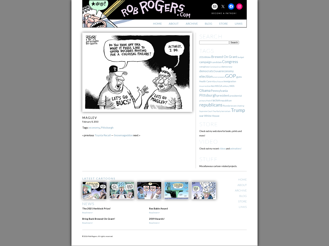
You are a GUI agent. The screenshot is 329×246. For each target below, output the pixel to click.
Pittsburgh (107, 127)
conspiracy (204, 66)
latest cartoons (98, 178)
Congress (230, 61)
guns (239, 76)
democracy (226, 66)
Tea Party (217, 111)
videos (222, 148)
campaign (205, 62)
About (174, 23)
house (220, 81)
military (226, 86)
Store (223, 23)
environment (219, 77)
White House (211, 115)
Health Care (205, 81)
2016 (202, 57)
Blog (208, 23)
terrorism (225, 111)
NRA (232, 85)
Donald (218, 71)
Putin (208, 100)
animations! (236, 148)
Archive (192, 23)
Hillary (214, 81)
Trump (238, 110)
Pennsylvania (219, 90)
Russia (226, 105)
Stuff (208, 159)
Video (208, 141)
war (201, 115)
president (223, 95)
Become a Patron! (224, 13)
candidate (217, 62)
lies (213, 85)
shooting (240, 106)
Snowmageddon (123, 135)
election (206, 76)
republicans (211, 105)
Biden (208, 57)
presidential (236, 95)
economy (94, 127)
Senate (233, 105)
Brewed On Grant (224, 57)
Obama (204, 90)
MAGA (218, 85)
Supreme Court (205, 111)
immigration (230, 81)
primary (202, 100)
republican (226, 100)
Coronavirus (215, 67)
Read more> (87, 212)
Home (157, 23)
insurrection (205, 86)
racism (215, 100)
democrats (206, 71)
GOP (230, 76)
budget (241, 57)
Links (238, 23)
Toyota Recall (103, 135)
